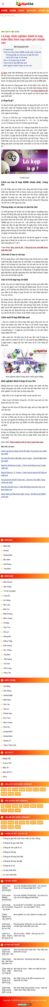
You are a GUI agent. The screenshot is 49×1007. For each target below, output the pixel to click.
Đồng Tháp (7, 641)
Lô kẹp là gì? (8, 49)
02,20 (15, 806)
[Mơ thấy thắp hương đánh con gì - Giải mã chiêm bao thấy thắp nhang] (7, 990)
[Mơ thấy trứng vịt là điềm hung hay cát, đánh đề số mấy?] (7, 980)
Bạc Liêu (6, 605)
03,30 (4, 822)
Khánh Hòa (7, 713)
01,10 (35, 789)
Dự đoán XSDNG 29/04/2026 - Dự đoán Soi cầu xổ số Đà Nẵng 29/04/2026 (31, 896)
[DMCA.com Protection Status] (24, 1005)
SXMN (17, 32)
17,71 (8, 806)
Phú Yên (6, 727)
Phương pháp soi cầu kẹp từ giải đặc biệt (22, 55)
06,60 (29, 789)
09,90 (10, 794)
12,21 (4, 810)
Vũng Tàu (7, 673)
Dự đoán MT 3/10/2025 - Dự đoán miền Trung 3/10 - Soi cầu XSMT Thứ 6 (29, 906)
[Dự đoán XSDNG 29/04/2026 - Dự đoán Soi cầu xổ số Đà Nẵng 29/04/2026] (7, 898)
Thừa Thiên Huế (9, 745)
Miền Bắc (7, 546)
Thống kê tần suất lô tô (12, 848)
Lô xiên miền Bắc (9, 870)
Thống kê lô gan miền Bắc (13, 843)
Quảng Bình (7, 732)
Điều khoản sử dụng (38, 1000)
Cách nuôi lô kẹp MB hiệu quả (15, 63)
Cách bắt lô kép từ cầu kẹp (16, 57)
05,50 (4, 794)
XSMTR (8, 32)
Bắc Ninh (6, 560)
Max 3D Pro (7, 772)
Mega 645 (7, 758)
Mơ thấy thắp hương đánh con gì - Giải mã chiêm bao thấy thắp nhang (30, 989)
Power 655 (7, 763)
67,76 (42, 789)
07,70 (4, 789)
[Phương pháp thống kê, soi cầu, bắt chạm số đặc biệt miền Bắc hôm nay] (7, 926)
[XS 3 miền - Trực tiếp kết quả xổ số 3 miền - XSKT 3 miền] (24, 5)
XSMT (21, 10)
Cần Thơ (6, 627)
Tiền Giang (7, 659)
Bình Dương (7, 614)
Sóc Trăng (7, 650)
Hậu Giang (7, 587)
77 (21, 806)
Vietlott (9, 752)
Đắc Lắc (6, 704)
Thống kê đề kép (9, 852)
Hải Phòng (7, 564)
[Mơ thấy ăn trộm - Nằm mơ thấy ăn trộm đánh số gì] (7, 971)
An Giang (6, 600)
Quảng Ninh (7, 555)
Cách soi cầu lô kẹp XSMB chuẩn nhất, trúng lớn (22, 52)
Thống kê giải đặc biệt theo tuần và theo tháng (21, 838)
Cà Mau (6, 623)
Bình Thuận (7, 618)
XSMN (13, 10)
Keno (5, 777)
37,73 (17, 794)
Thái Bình (7, 569)
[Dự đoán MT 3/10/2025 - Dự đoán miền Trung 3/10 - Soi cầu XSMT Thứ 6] (7, 907)
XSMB (4, 10)
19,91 (17, 810)
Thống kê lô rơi (9, 866)
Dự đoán (31, 10)
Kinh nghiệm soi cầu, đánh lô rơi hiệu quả (30, 914)
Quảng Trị (7, 741)
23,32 (17, 827)
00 (9, 789)
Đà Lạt (6, 632)
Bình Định (7, 700)
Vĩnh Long (7, 668)
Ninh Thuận (7, 722)
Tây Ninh (6, 655)
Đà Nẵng (6, 686)
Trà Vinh (6, 664)
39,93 (10, 827)
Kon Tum (7, 718)
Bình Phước (7, 582)
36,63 (10, 822)
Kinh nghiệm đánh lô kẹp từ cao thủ (18, 66)
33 (16, 822)
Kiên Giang (7, 645)
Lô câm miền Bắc (10, 875)
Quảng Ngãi (7, 695)
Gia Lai (6, 709)
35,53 (22, 822)
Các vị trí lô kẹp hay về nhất (14, 60)
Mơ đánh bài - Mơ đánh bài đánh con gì (29, 959)
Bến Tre (6, 609)
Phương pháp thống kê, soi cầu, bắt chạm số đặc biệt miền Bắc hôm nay (30, 925)
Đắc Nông (7, 691)
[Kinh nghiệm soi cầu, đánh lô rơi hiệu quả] (7, 917)
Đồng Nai (7, 636)
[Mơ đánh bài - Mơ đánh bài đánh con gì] (7, 961)
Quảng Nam (8, 736)
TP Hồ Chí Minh (9, 591)
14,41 (10, 810)
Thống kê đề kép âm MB (12, 861)
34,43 (4, 827)
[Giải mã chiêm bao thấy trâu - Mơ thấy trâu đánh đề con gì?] (7, 952)
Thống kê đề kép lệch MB (13, 857)
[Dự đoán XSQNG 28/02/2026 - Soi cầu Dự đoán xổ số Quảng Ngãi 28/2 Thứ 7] (7, 888)
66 (28, 822)
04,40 (22, 789)
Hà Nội (6, 551)
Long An (6, 596)
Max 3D (6, 768)
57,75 (15, 789)
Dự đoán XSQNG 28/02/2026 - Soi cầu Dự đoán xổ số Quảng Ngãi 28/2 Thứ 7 (30, 887)
